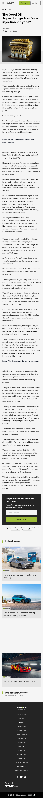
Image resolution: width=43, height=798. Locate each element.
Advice (21, 722)
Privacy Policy (27, 530)
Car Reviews (21, 714)
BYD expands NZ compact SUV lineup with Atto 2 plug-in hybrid (21, 601)
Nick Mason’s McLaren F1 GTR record (19, 681)
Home (4, 9)
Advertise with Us (21, 770)
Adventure (21, 750)
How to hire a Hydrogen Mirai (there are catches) (21, 564)
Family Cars (22, 742)
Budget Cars (21, 754)
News (9, 9)
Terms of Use (15, 530)
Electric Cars (21, 730)
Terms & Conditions (21, 762)
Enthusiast (21, 746)
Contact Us (22, 758)
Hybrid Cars (22, 726)
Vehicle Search (21, 734)
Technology (21, 738)
